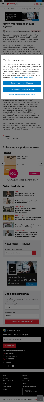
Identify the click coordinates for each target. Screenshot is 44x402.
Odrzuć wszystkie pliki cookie (22, 83)
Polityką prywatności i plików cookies (22, 77)
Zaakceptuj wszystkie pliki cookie (22, 89)
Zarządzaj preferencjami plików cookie (22, 94)
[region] (22, 77)
